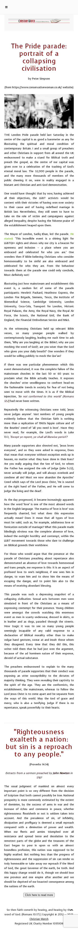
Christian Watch (39, 919)
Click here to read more (39, 895)
